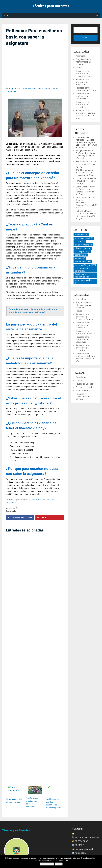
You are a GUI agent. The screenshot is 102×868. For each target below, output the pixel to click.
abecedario (81, 234)
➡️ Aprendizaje (79, 853)
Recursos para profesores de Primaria (86, 89)
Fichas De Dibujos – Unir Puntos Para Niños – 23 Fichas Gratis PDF (86, 213)
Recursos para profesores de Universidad (82, 104)
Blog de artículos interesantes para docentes (29, 88)
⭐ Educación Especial (82, 849)
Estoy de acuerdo (46, 864)
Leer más (58, 864)
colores (80, 241)
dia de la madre (83, 245)
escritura (80, 255)
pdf (92, 265)
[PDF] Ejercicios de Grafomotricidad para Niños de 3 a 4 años (85, 153)
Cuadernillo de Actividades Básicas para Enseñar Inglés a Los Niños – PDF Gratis (86, 141)
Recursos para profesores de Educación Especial (85, 73)
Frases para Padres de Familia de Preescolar (86, 179)
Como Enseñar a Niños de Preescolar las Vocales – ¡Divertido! (86, 189)
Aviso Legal (81, 377)
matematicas (83, 261)
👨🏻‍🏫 (16, 850)
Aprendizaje (81, 56)
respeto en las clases (84, 281)
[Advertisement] (35, 65)
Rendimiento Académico (82, 275)
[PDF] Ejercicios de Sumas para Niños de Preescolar (85, 172)
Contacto (80, 380)
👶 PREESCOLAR (80, 841)
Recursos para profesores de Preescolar (82, 82)
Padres (79, 68)
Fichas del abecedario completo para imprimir (86, 162)
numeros (80, 265)
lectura (80, 258)
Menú (6, 15)
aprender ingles (84, 238)
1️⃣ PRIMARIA (78, 845)
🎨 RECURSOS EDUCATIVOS (85, 837)
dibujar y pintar (83, 248)
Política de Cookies (84, 384)
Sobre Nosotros (83, 390)
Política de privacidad (85, 387)
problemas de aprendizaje (82, 269)
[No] (99, 861)
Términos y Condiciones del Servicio (83, 396)
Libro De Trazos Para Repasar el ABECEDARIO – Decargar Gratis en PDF (86, 201)
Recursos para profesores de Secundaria (82, 96)
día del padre (82, 251)
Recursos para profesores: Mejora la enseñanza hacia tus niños (85, 114)
